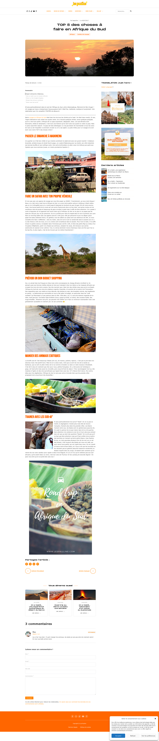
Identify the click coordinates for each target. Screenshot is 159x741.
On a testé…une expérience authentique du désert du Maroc (36, 607)
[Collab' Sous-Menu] (102, 11)
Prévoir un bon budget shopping (34, 98)
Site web (27, 668)
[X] (30, 564)
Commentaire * (29, 676)
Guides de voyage (59, 11)
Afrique (72, 34)
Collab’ (99, 11)
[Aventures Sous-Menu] (82, 11)
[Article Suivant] (93, 571)
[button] (155, 719)
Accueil (49, 11)
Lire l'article (35, 613)
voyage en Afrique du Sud (37, 117)
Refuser (133, 736)
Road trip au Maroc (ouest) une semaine (60, 606)
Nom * (27, 654)
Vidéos (70, 11)
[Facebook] (26, 564)
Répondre (91, 632)
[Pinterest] (37, 564)
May (34, 632)
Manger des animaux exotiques (34, 100)
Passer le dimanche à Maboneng (34, 94)
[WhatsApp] (34, 564)
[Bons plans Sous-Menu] (93, 11)
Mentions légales (72, 727)
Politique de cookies (85, 727)
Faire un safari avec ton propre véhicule (36, 96)
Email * (27, 661)
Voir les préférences (148, 736)
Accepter (118, 736)
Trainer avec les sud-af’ (32, 102)
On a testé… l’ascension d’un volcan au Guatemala (84, 607)
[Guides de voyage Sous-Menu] (65, 11)
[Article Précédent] (28, 571)
